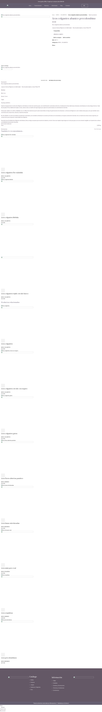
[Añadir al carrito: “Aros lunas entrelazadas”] (3, 520)
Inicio (30, 5)
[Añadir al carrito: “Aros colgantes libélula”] (3, 214)
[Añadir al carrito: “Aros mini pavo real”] (3, 565)
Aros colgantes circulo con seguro (14, 389)
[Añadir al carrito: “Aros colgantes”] (3, 341)
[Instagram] (14, 691)
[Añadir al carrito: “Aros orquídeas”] (3, 610)
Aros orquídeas (7, 613)
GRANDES (6, 481)
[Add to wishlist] (15, 169)
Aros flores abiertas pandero (12, 478)
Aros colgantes (7, 344)
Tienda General (37, 5)
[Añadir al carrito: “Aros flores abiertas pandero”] (3, 475)
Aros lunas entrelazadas (10, 523)
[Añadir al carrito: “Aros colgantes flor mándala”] (3, 169)
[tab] (44, 80)
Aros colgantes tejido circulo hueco (14, 294)
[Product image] (17, 151)
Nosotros (46, 5)
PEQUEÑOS (7, 571)
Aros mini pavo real (8, 568)
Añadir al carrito (58, 34)
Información (54, 5)
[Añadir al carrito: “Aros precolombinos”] (3, 655)
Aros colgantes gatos (9, 433)
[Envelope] (18, 691)
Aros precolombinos (9, 658)
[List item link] (40, 685)
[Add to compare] (11, 169)
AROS (57, 15)
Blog (61, 5)
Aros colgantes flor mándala (12, 173)
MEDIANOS (7, 526)
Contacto (67, 5)
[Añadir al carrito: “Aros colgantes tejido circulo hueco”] (3, 290)
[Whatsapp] (22, 691)
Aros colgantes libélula (10, 217)
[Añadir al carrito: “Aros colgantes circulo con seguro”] (3, 385)
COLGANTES (64, 15)
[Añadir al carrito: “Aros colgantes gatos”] (3, 430)
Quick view (7, 169)
